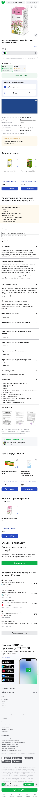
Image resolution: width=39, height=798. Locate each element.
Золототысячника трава (27, 120)
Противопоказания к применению (12, 217)
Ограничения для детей (9, 219)
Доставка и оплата (7, 721)
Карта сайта (5, 731)
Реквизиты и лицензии (8, 738)
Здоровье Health (25, 117)
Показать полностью (8, 221)
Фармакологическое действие (11, 213)
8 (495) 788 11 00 (9, 688)
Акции (3, 703)
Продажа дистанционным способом (11, 750)
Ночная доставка (6, 723)
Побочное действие (9, 143)
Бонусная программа (7, 729)
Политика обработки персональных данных (13, 742)
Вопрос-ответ (5, 727)
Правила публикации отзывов (10, 744)
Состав (4, 210)
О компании (5, 699)
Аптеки (3, 701)
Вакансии (4, 706)
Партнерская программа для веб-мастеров (13, 714)
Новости (4, 712)
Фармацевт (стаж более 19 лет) (15, 444)
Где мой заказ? (6, 725)
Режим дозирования (17, 141)
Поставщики (5, 708)
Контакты (4, 710)
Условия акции (6, 657)
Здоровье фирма (25, 128)
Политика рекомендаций (8, 748)
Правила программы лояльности (10, 746)
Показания (6, 141)
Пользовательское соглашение (10, 740)
